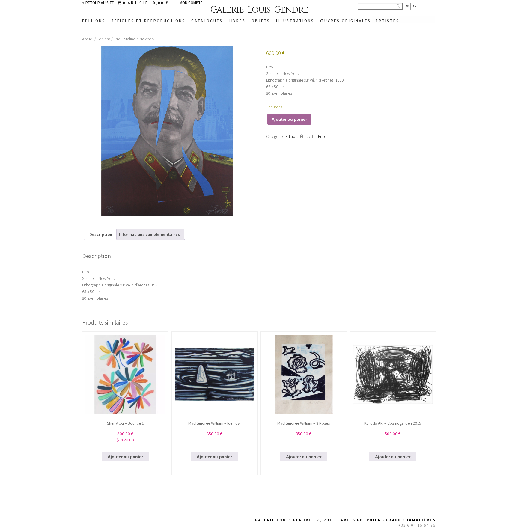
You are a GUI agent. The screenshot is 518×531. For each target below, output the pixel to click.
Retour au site (99, 2)
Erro (321, 136)
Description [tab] (100, 234)
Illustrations (295, 20)
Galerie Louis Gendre (259, 10)
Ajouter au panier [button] (125, 456)
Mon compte (191, 2)
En (415, 6)
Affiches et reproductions (148, 20)
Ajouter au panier (289, 119)
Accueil (88, 38)
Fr (407, 6)
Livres (237, 20)
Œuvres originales (345, 20)
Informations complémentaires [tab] (149, 234)
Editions (93, 20)
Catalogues (207, 20)
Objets (261, 20)
